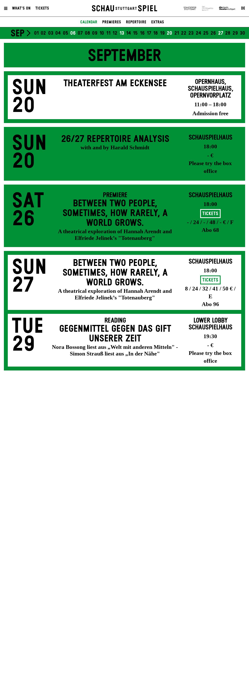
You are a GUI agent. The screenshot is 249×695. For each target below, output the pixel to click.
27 (220, 33)
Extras (157, 22)
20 (169, 33)
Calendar (88, 22)
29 (235, 33)
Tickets (42, 8)
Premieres (111, 22)
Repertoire (136, 22)
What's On (21, 8)
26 (213, 33)
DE (243, 8)
